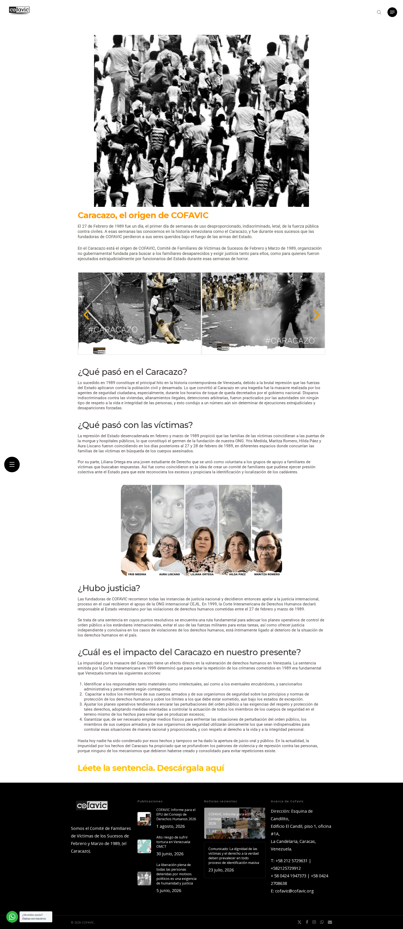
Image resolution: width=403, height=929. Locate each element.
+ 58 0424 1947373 (288, 876)
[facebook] (307, 922)
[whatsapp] (322, 922)
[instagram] (314, 922)
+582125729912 (286, 868)
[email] (330, 922)
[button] (392, 12)
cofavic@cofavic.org (294, 891)
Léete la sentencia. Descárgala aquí (151, 768)
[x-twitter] (299, 922)
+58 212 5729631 (292, 860)
